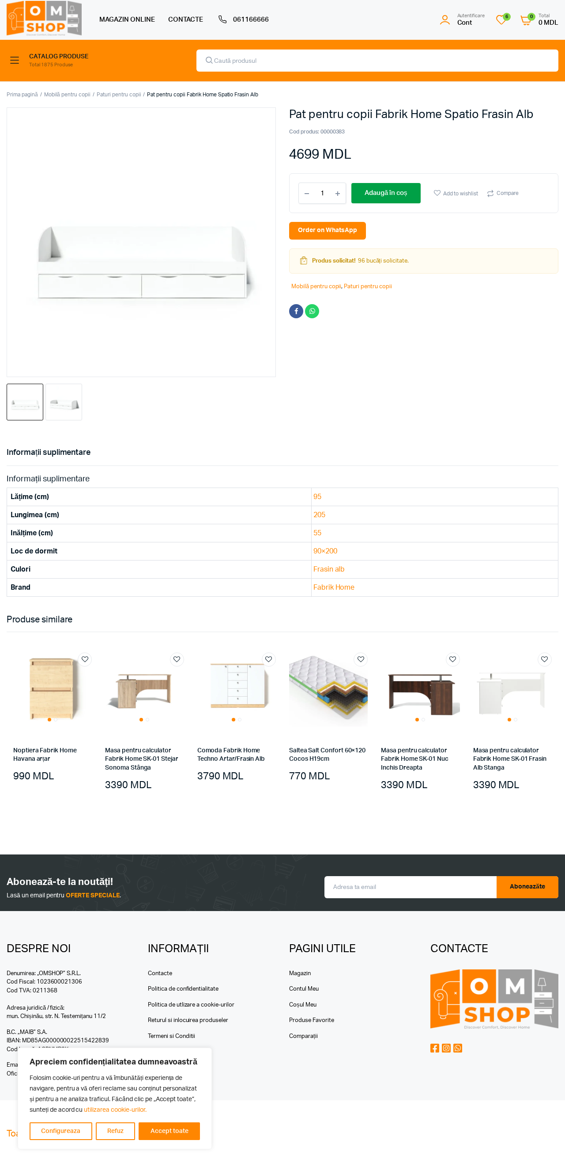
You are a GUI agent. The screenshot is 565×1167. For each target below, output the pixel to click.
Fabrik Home (334, 587)
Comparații (303, 1036)
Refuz (115, 1131)
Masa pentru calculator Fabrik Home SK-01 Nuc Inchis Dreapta (414, 759)
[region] (115, 1098)
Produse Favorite (311, 1020)
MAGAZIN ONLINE (127, 19)
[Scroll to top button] (545, 1147)
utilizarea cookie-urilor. (115, 1110)
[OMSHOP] (44, 18)
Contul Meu (304, 989)
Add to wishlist (460, 193)
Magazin (300, 973)
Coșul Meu (302, 1005)
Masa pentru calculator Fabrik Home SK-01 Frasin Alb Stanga (509, 759)
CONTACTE (185, 19)
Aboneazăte (527, 887)
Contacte (160, 973)
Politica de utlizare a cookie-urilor (191, 1005)
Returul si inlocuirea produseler (188, 1020)
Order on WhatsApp (327, 230)
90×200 (325, 551)
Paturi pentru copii (119, 94)
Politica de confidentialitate (183, 989)
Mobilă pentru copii (67, 94)
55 (317, 533)
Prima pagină (22, 94)
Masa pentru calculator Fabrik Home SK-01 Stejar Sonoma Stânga (141, 759)
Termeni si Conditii (171, 1036)
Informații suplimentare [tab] (48, 453)
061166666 (251, 19)
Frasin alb (329, 569)
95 (317, 496)
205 (319, 515)
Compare (508, 193)
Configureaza (60, 1131)
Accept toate (169, 1131)
